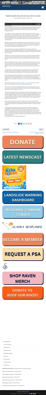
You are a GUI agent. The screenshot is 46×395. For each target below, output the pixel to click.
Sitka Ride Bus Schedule (7, 353)
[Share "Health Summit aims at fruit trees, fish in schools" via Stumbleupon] (31, 123)
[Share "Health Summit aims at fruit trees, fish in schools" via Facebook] (19, 123)
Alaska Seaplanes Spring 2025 (7, 374)
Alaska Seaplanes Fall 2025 (7, 382)
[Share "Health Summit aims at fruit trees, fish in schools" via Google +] (24, 123)
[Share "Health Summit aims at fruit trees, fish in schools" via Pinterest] (28, 123)
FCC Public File (13, 393)
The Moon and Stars (7, 362)
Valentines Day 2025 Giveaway (8, 371)
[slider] (39, 24)
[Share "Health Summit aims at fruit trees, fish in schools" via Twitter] (21, 123)
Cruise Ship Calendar (7, 344)
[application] (23, 24)
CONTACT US (25, 393)
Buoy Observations (7, 341)
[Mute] (36, 24)
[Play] (6, 24)
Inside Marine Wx (6, 347)
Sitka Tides (5, 356)
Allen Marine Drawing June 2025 (8, 379)
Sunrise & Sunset (6, 359)
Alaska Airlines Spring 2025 (7, 377)
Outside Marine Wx (7, 350)
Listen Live (6, 6)
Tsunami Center (6, 365)
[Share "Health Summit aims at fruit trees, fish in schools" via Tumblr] (26, 123)
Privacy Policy (19, 393)
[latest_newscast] (23, 163)
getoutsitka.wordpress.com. (22, 82)
